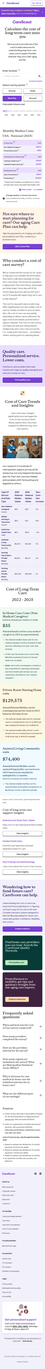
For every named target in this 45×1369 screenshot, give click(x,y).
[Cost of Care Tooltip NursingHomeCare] (17, 169)
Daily (32, 91)
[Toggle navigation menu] (3, 3)
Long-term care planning (11, 1225)
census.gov (9, 1119)
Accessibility (6, 1296)
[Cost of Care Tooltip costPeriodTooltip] (26, 84)
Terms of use (6, 1292)
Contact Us (6, 1204)
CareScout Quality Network (12, 1216)
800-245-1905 (20, 1326)
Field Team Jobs (8, 1195)
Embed (39, 190)
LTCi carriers (6, 1267)
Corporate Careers (9, 1191)
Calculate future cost (14, 104)
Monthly (12, 98)
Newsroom (6, 1199)
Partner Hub (6, 1259)
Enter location (10, 71)
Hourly (12, 91)
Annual (32, 98)
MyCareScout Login (9, 1246)
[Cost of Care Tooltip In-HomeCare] (14, 142)
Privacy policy (7, 1284)
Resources (6, 1233)
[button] (42, 12)
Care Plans (6, 1221)
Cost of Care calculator (10, 1229)
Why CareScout (7, 1187)
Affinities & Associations (10, 1271)
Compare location (35, 81)
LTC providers (7, 1263)
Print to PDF (27, 190)
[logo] (13, 3)
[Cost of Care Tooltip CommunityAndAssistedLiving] (25, 155)
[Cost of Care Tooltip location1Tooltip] (19, 70)
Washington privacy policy (11, 1288)
